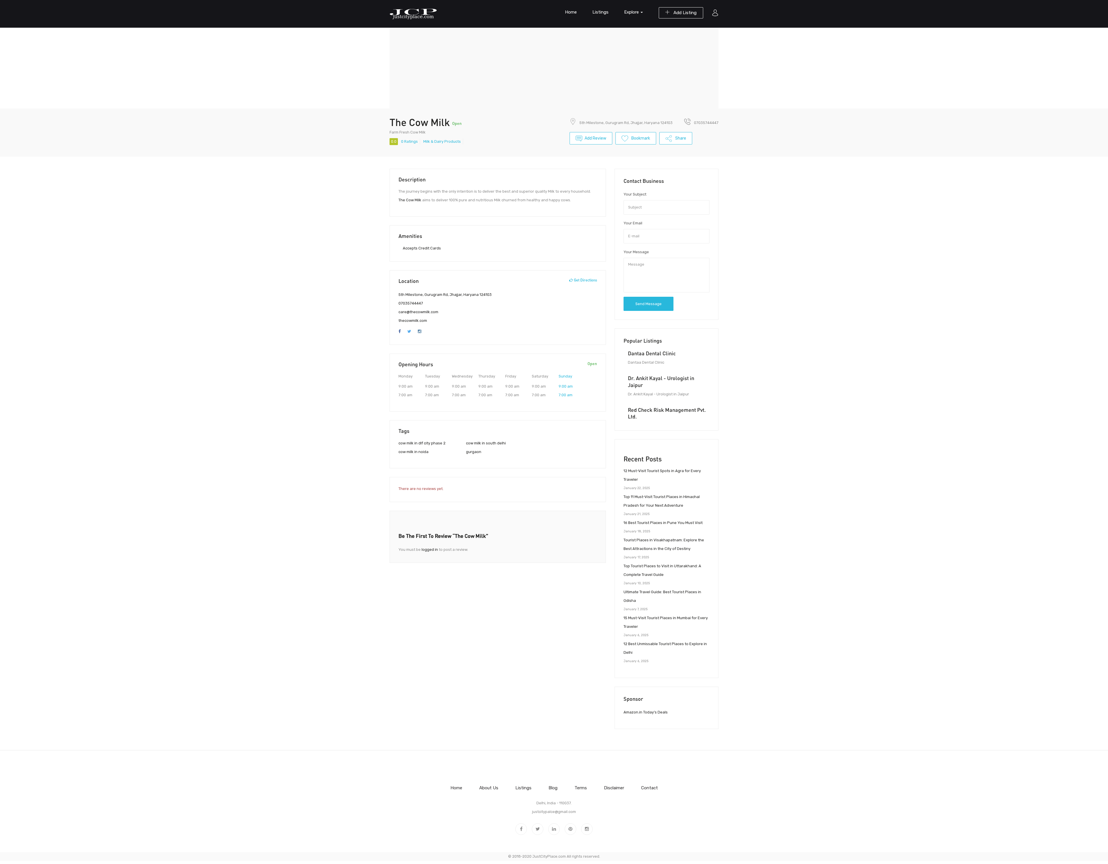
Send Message (648, 304)
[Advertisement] (554, 68)
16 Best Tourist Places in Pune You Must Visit (663, 523)
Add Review (595, 138)
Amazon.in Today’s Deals (646, 712)
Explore (632, 12)
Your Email (633, 223)
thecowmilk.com (412, 320)
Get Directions (585, 280)
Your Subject (635, 194)
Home (571, 12)
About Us (488, 787)
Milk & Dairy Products (442, 141)
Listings (600, 12)
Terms (580, 787)
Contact (649, 787)
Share (680, 138)
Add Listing (684, 12)
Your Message (636, 252)
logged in (430, 549)
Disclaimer (614, 787)
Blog (553, 787)
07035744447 (410, 303)
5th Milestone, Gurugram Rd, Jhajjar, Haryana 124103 (626, 123)
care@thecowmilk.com (418, 312)
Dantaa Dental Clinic (652, 353)
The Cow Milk (409, 200)
